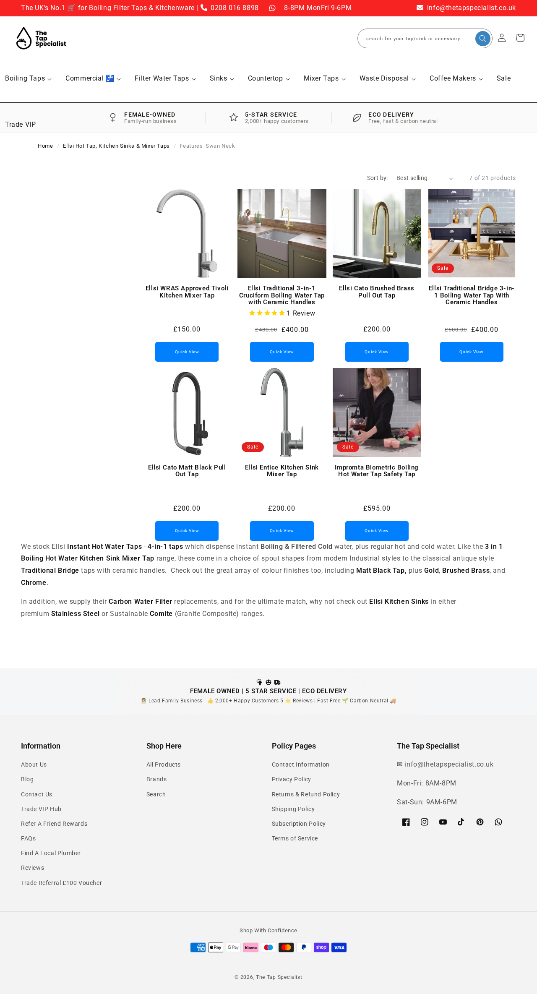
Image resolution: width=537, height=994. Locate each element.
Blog (27, 779)
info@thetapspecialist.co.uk (470, 8)
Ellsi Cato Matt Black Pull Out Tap (187, 471)
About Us (34, 764)
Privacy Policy (291, 779)
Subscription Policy (299, 823)
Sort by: (377, 178)
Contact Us (36, 794)
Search (156, 794)
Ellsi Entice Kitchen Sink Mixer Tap (282, 471)
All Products (163, 764)
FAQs (28, 838)
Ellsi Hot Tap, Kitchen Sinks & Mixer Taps (116, 146)
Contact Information (301, 764)
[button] (28, 78)
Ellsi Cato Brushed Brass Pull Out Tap (376, 292)
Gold (431, 570)
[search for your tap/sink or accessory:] (482, 38)
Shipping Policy (293, 809)
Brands (156, 779)
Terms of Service (295, 838)
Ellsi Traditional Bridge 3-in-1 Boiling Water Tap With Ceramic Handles (472, 295)
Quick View (187, 352)
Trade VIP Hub (41, 809)
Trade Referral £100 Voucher (61, 882)
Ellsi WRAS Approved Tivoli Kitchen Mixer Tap (187, 292)
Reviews (32, 867)
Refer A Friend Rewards (54, 823)
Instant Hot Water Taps (104, 546)
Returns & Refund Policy (306, 794)
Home (45, 146)
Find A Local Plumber (51, 853)
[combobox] (425, 38)
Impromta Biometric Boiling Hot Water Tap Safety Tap (377, 471)
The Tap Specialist (279, 977)
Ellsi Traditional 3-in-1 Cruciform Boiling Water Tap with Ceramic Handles (282, 295)
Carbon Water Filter (140, 601)
